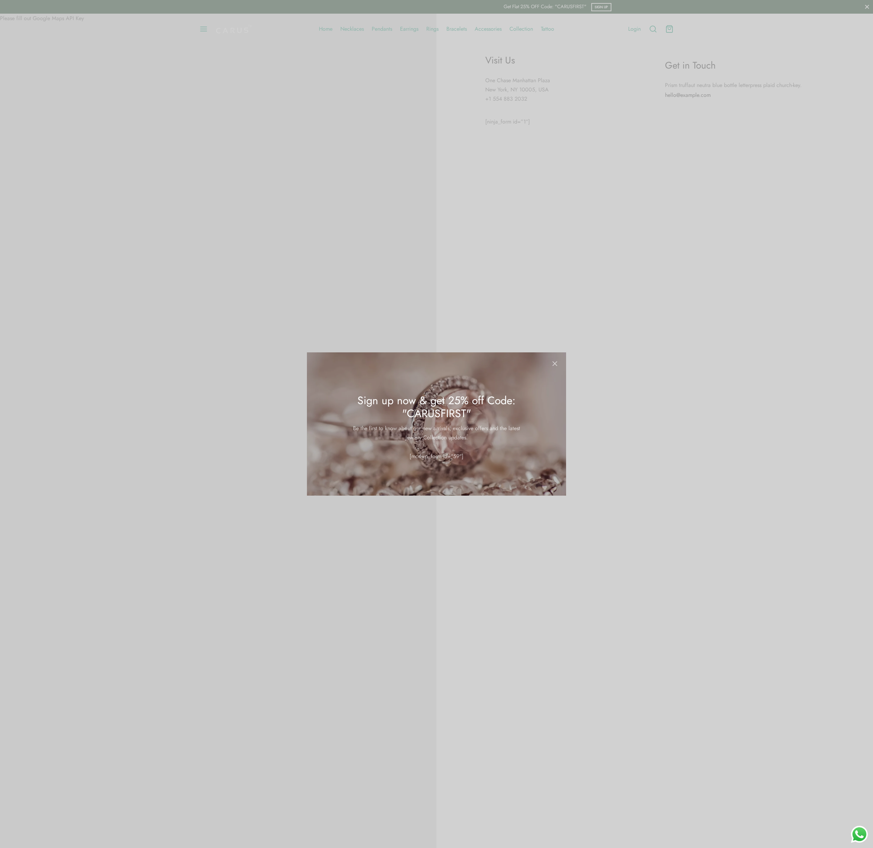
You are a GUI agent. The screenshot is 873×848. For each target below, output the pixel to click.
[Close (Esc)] (555, 363)
